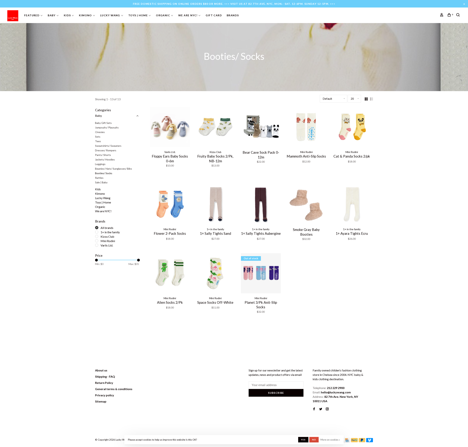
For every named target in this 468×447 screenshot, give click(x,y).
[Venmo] (369, 441)
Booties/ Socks (103, 173)
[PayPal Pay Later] (362, 441)
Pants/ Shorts (103, 154)
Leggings (100, 164)
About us (101, 370)
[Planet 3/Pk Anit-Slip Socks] (261, 273)
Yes (303, 439)
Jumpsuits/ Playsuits (107, 127)
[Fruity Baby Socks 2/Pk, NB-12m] (215, 127)
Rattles (99, 177)
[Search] (458, 15)
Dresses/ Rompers (105, 150)
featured (31, 15)
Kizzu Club (107, 236)
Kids (67, 15)
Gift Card (214, 15)
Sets (97, 136)
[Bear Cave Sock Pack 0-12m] (261, 127)
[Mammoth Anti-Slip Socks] (306, 127)
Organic (163, 15)
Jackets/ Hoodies (105, 159)
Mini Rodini (108, 241)
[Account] (442, 15)
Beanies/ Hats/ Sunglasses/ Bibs (113, 168)
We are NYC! (187, 15)
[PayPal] (354, 441)
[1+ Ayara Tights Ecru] (352, 204)
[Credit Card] (347, 441)
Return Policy (104, 382)
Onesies (100, 132)
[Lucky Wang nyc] (145, 371)
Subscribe (276, 392)
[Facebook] (314, 409)
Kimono (85, 15)
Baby (52, 15)
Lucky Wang (110, 15)
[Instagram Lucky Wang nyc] (327, 409)
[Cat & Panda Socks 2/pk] (352, 127)
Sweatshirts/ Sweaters (108, 145)
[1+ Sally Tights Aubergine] (261, 204)
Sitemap (100, 401)
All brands (107, 227)
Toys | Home (138, 15)
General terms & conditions (113, 389)
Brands (233, 15)
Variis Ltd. (107, 245)
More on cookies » (330, 439)
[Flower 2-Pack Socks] (170, 204)
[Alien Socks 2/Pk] (170, 273)
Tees (98, 141)
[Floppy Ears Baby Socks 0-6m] (170, 127)
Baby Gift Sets (103, 122)
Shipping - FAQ (105, 376)
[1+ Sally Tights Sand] (215, 204)
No (314, 439)
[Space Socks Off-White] (215, 273)
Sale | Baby (101, 182)
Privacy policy (104, 395)
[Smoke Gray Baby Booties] (306, 204)
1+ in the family (110, 232)
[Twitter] (320, 409)
